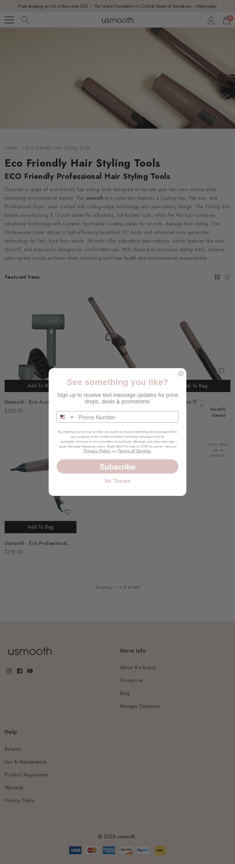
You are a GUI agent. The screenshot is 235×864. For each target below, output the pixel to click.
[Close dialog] (181, 374)
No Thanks (117, 480)
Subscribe (117, 466)
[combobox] (66, 416)
